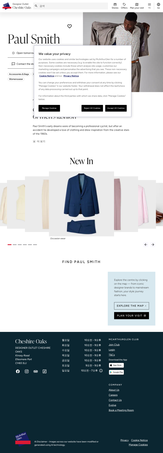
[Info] (101, 371)
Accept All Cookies (115, 108)
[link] (22, 6)
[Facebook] (17, 371)
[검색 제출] (36, 6)
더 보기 (41, 141)
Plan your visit (129, 315)
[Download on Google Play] (116, 372)
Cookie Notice (139, 440)
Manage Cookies (138, 444)
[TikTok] (44, 371)
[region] (82, 81)
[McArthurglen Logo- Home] (7, 6)
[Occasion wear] (81, 203)
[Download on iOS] (116, 365)
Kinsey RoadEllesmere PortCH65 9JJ (23, 359)
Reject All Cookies (92, 108)
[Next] (152, 244)
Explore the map (130, 305)
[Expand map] (56, 297)
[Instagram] (26, 371)
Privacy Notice (71, 76)
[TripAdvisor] (35, 371)
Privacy (124, 440)
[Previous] (145, 244)
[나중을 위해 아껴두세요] (69, 26)
